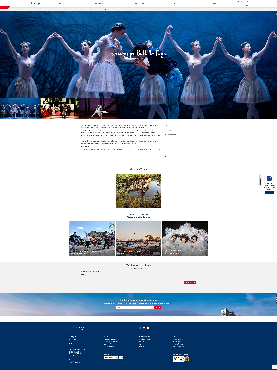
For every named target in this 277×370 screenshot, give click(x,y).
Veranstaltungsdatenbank (179, 346)
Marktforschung (142, 343)
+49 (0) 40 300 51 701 (77, 349)
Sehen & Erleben (79, 9)
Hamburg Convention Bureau (145, 338)
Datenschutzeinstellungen (110, 339)
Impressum (106, 336)
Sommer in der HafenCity (92, 238)
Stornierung (176, 343)
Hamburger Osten (138, 191)
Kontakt (246, 5)
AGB (105, 344)
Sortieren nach (84, 271)
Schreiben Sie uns (73, 346)
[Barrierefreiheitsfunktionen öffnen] (238, 2)
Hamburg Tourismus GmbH (145, 336)
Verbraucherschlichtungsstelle (111, 346)
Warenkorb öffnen (241, 2)
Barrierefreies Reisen (203, 9)
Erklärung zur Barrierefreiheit (111, 341)
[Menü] (184, 357)
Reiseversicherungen (178, 339)
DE (247, 1)
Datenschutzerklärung (109, 338)
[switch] (181, 360)
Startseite (71, 9)
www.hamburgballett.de (170, 134)
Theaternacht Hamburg (185, 238)
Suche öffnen (244, 2)
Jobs (140, 344)
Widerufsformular (177, 341)
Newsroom (141, 341)
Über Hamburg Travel (109, 343)
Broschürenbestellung (178, 338)
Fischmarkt (138, 238)
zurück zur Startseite (103, 328)
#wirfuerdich (141, 346)
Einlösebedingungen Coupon (110, 347)
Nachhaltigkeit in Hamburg (145, 339)
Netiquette (175, 347)
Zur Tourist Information (75, 343)
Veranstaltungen (89, 9)
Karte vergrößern (202, 136)
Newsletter (260, 181)
